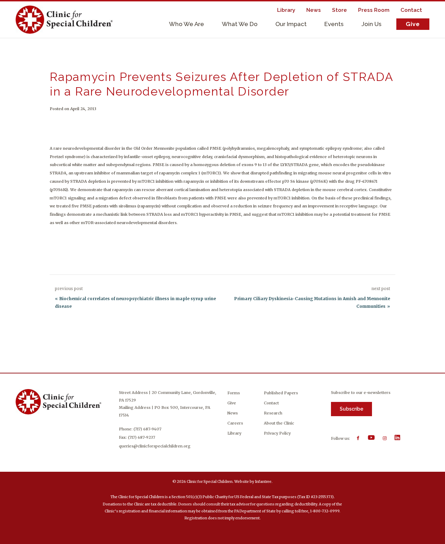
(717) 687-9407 (147, 429)
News (232, 413)
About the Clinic (279, 423)
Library (234, 433)
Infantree (263, 481)
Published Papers (281, 392)
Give (413, 23)
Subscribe (351, 409)
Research (273, 413)
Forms (233, 392)
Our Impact (291, 23)
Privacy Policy (277, 433)
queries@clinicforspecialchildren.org (155, 446)
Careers (235, 423)
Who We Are (186, 23)
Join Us (371, 23)
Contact (271, 403)
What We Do (240, 23)
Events (333, 23)
